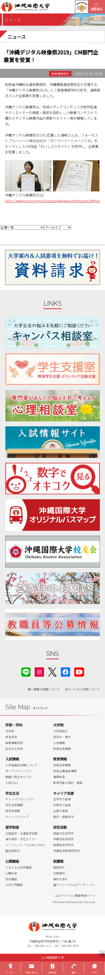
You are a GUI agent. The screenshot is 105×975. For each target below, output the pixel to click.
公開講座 (12, 861)
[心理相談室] (52, 405)
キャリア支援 (63, 793)
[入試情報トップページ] (52, 442)
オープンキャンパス (18, 771)
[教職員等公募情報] (52, 624)
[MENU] (96, 6)
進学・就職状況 (63, 817)
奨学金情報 (12, 811)
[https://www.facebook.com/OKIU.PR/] (65, 671)
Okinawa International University (73, 902)
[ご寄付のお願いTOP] (52, 588)
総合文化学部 (14, 749)
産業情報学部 (14, 743)
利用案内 (59, 873)
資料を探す (60, 879)
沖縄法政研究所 (63, 839)
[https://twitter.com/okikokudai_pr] (52, 671)
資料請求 (52, 972)
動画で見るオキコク (18, 777)
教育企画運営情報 (65, 771)
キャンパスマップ (17, 817)
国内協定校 (12, 851)
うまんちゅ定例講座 (18, 867)
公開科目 (11, 873)
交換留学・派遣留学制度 (21, 833)
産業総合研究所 (63, 845)
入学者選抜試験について (21, 765)
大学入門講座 (14, 885)
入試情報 (59, 743)
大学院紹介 (60, 731)
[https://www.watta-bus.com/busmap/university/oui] (52, 515)
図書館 (58, 861)
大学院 (58, 724)
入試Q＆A (11, 783)
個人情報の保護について (44, 689)
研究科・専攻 (62, 737)
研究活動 (60, 827)
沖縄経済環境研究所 (66, 851)
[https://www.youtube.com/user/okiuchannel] (79, 671)
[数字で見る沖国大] (52, 478)
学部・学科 (13, 724)
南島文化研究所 (63, 833)
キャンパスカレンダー (20, 799)
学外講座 (11, 879)
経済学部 (11, 737)
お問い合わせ (31, 972)
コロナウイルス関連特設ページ (74, 895)
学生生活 (12, 793)
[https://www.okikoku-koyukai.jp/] (52, 551)
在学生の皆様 (62, 799)
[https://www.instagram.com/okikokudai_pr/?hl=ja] (39, 671)
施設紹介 (59, 867)
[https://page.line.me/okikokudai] (26, 671)
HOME (94, 972)
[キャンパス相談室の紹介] (52, 332)
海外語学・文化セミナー (21, 839)
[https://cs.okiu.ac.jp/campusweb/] (81, 6)
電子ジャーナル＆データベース (73, 885)
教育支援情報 (62, 749)
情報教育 (59, 777)
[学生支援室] (52, 369)
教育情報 (60, 758)
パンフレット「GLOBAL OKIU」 (26, 845)
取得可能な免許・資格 (68, 783)
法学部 (9, 731)
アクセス (10, 972)
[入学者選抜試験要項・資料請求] (52, 267)
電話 (73, 972)
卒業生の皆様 (62, 805)
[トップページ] (44, 7)
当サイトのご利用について (82, 689)
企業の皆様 (60, 811)
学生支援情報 (14, 805)
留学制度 (12, 827)
